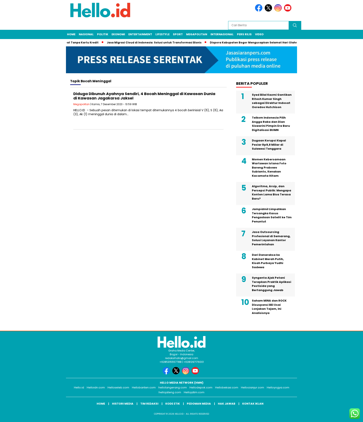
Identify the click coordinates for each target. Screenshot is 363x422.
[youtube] (288, 10)
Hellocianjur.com (252, 387)
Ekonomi (118, 34)
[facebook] (259, 10)
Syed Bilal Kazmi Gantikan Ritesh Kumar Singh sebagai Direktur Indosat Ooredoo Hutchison (272, 101)
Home (71, 34)
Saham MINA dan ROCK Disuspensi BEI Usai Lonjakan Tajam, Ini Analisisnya (269, 307)
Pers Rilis (244, 34)
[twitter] (269, 10)
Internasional (222, 34)
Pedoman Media (199, 404)
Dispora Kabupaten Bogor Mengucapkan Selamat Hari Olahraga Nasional (257, 42)
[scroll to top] (349, 415)
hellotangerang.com (172, 387)
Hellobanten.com (144, 387)
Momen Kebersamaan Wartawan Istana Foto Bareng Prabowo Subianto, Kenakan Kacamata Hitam (269, 167)
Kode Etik (172, 404)
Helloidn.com (96, 387)
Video (259, 34)
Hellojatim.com (194, 392)
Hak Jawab (226, 404)
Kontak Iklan (252, 404)
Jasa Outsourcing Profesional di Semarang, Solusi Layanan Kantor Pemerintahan (271, 238)
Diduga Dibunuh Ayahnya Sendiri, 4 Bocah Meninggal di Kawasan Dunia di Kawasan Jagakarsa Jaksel (144, 96)
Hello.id (79, 387)
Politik (102, 34)
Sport (178, 34)
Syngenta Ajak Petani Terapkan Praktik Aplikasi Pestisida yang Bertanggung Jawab (271, 284)
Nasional (86, 34)
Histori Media (122, 404)
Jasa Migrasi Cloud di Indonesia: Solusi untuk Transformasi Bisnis (148, 42)
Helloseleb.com (118, 387)
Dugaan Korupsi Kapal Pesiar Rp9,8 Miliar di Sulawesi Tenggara (269, 144)
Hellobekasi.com (226, 387)
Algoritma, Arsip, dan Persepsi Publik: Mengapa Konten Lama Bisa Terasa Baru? (271, 192)
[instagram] (278, 10)
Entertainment (140, 34)
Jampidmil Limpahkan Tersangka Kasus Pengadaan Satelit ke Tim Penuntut (272, 215)
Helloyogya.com (278, 387)
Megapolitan (196, 34)
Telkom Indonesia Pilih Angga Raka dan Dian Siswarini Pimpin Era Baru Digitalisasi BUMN (271, 124)
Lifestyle (162, 34)
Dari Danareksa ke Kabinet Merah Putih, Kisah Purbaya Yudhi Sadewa (268, 261)
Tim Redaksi (149, 404)
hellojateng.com (170, 392)
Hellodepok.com (200, 387)
